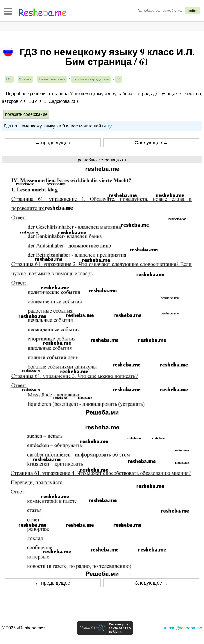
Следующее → (151, 142)
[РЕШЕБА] (42, 12)
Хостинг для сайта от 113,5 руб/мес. (120, 628)
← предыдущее (52, 142)
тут (110, 126)
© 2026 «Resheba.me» (24, 628)
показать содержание (26, 114)
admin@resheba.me (183, 628)
